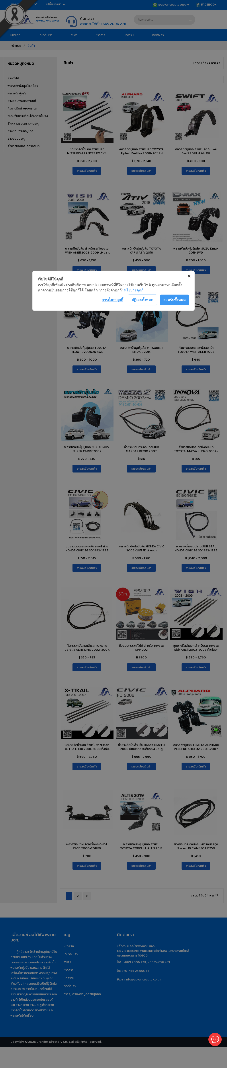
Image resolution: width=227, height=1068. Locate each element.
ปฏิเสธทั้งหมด (142, 299)
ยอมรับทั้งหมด (174, 299)
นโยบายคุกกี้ (133, 290)
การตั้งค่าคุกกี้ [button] (112, 299)
